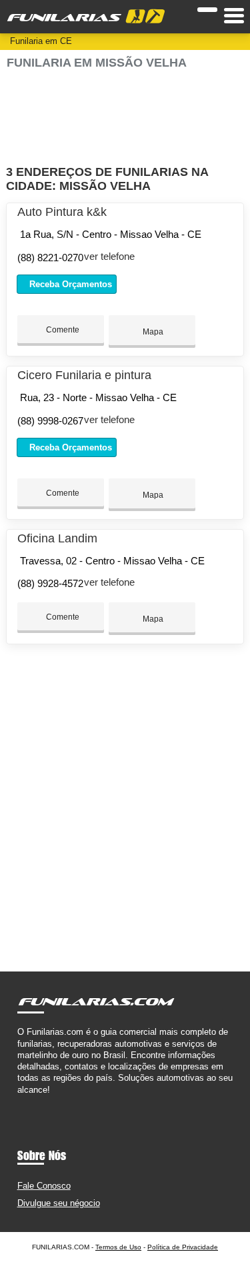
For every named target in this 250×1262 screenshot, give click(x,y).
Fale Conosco (44, 1186)
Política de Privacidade (182, 1247)
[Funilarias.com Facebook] (20, 1101)
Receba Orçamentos (69, 284)
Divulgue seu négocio (58, 1203)
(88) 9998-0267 (50, 420)
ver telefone (109, 256)
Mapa (152, 331)
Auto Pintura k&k (62, 212)
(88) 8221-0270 (50, 257)
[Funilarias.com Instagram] (32, 1101)
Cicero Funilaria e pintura (84, 375)
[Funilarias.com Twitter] (26, 1101)
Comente (61, 329)
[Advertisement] (124, 117)
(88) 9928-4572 (50, 583)
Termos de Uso (118, 1247)
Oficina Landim (57, 538)
